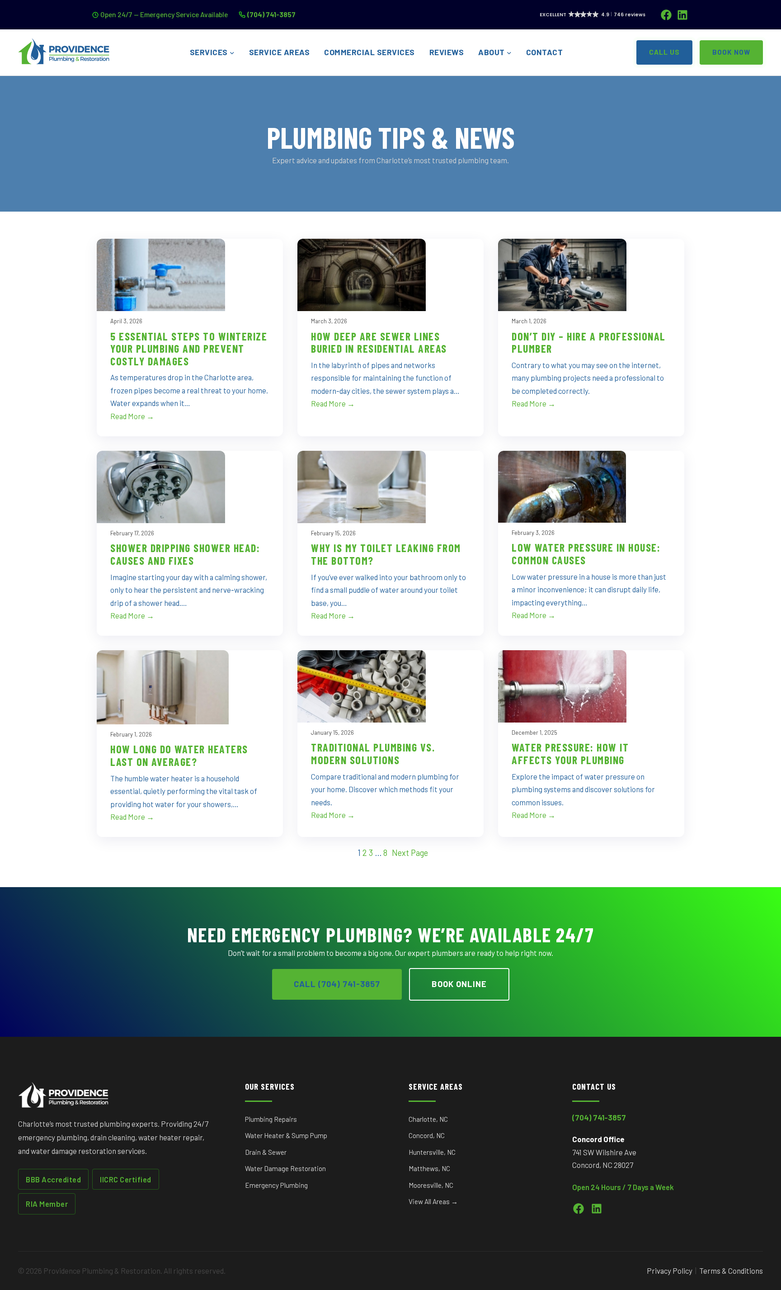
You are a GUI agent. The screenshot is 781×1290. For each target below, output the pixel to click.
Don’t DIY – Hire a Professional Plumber (589, 342)
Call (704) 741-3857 (337, 984)
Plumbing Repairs (271, 1119)
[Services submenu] (232, 52)
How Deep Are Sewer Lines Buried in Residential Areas (379, 342)
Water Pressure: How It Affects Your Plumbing (570, 753)
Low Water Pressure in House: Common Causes (586, 553)
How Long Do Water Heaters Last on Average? (179, 755)
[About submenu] (509, 52)
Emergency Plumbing (276, 1185)
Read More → (132, 416)
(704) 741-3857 (271, 14)
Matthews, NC (429, 1168)
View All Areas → (433, 1201)
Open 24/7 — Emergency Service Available (164, 14)
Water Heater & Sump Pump (286, 1135)
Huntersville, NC (432, 1152)
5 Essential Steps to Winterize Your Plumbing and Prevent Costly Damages (188, 349)
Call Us (664, 52)
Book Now (731, 52)
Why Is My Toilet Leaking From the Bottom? (386, 554)
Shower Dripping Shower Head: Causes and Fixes (185, 554)
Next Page (410, 853)
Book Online (459, 984)
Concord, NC (427, 1135)
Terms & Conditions (731, 1270)
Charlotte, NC (428, 1119)
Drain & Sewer (266, 1152)
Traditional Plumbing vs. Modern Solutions (373, 753)
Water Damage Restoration (285, 1168)
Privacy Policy (669, 1270)
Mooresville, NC (431, 1185)
